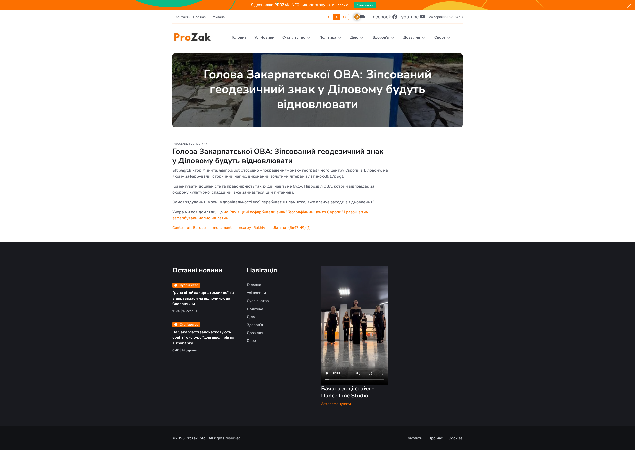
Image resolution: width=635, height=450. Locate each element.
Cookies (456, 438)
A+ (344, 17)
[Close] (629, 6)
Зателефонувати (336, 404)
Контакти (182, 17)
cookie (343, 5)
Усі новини (264, 37)
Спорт (440, 37)
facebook (381, 17)
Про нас (199, 17)
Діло (354, 37)
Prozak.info (196, 438)
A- (329, 17)
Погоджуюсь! (365, 5)
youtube (410, 17)
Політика (328, 37)
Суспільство (294, 37)
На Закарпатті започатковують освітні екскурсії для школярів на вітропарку (203, 337)
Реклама (218, 17)
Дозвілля (412, 37)
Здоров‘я (381, 37)
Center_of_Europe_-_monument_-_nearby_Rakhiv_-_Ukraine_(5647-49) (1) (241, 227)
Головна (239, 37)
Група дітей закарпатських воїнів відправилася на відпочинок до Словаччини (203, 298)
